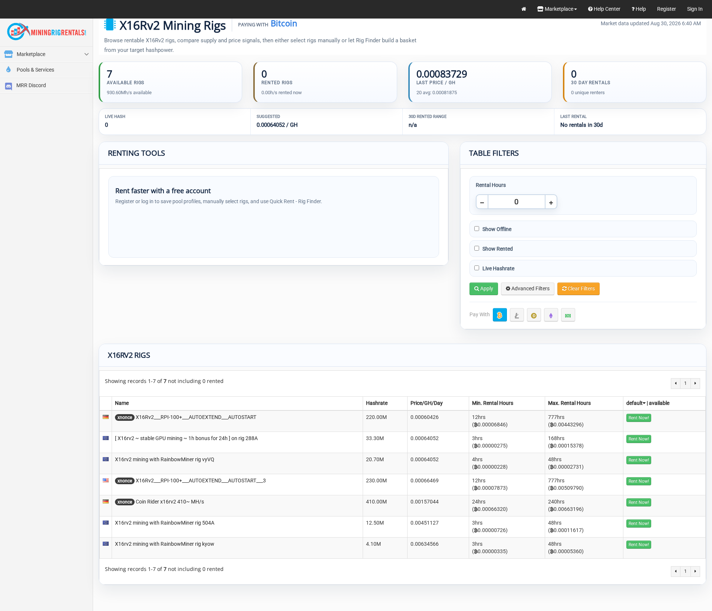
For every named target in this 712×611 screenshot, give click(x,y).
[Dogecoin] (534, 314)
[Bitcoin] (500, 314)
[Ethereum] (551, 314)
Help (640, 9)
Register (666, 9)
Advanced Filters (530, 288)
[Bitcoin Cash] (568, 314)
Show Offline (496, 229)
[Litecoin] (517, 314)
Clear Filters (581, 288)
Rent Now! (639, 417)
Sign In (695, 9)
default (634, 403)
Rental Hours (491, 185)
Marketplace (558, 9)
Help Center (606, 9)
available (659, 403)
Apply (486, 288)
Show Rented (497, 249)
